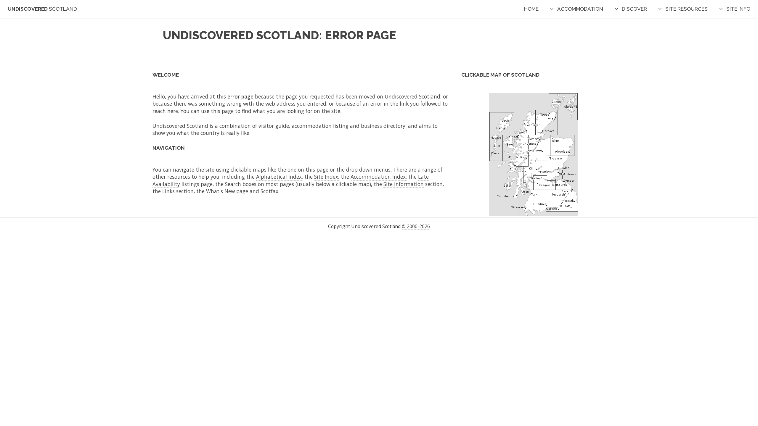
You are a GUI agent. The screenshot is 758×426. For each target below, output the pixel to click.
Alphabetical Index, (279, 176)
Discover (634, 9)
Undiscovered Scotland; (413, 96)
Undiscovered (42, 9)
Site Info (738, 9)
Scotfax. (270, 191)
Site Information (403, 184)
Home (531, 9)
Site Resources (686, 9)
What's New (220, 191)
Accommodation (580, 9)
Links (168, 191)
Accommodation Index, (379, 176)
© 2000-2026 (416, 226)
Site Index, (326, 176)
